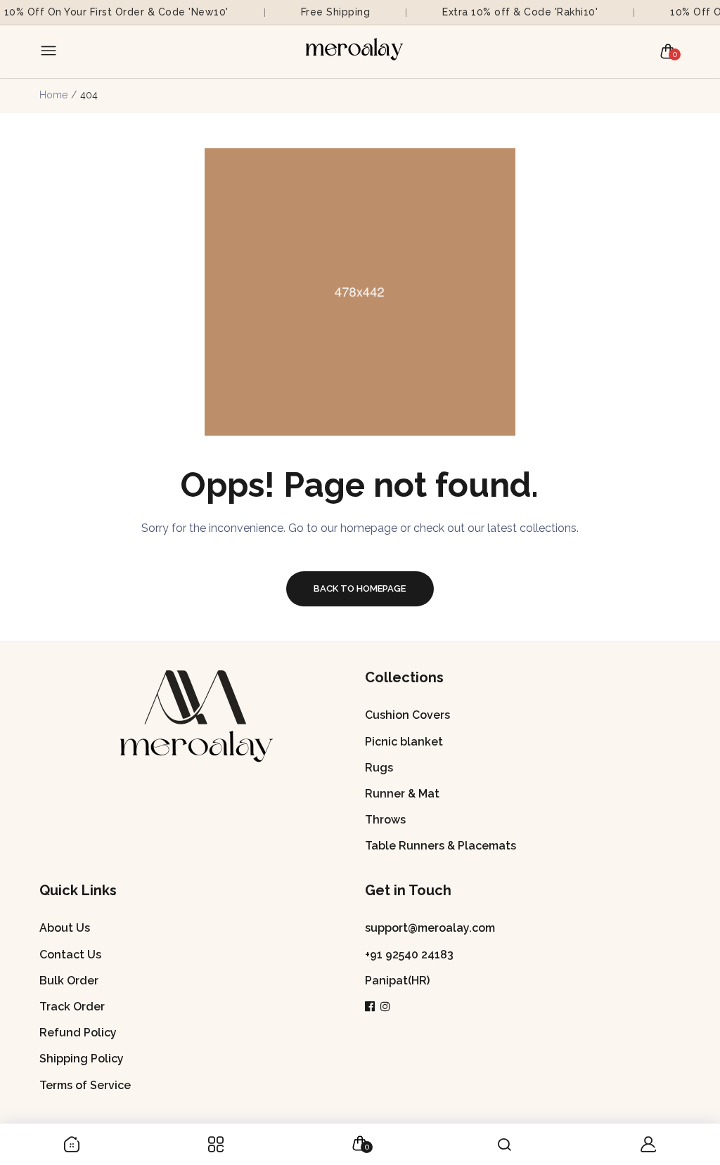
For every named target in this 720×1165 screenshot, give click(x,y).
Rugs (379, 767)
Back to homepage (360, 588)
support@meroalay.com (430, 928)
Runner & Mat (402, 793)
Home (53, 94)
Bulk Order (68, 980)
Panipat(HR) (397, 980)
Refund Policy (78, 1032)
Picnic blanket (404, 741)
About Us (64, 928)
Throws (385, 819)
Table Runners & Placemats (440, 845)
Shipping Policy (81, 1058)
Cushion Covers (407, 715)
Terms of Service (85, 1085)
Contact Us (70, 954)
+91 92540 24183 (409, 954)
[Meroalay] (356, 52)
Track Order (72, 1006)
